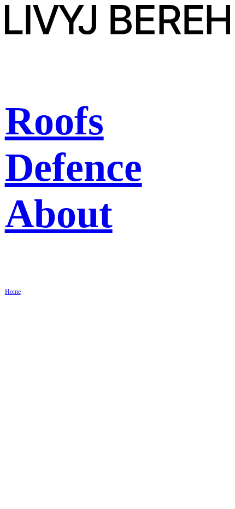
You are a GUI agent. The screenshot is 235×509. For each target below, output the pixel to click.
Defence (73, 167)
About (59, 213)
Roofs (54, 120)
